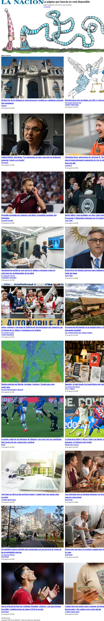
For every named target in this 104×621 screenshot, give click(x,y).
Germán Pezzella (7, 221)
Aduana (3, 106)
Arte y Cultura (70, 389)
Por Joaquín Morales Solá (73, 103)
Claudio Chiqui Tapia (72, 105)
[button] (32, 78)
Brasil (3, 445)
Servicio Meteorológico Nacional (12, 390)
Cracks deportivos (7, 335)
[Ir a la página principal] (22, 4)
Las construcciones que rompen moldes (78, 333)
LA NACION (47, 7)
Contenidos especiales (8, 278)
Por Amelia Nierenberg (72, 387)
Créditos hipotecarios (8, 500)
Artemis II (68, 166)
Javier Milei (69, 221)
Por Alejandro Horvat (8, 276)
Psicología (4, 163)
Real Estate (69, 500)
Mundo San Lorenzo (72, 445)
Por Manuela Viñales (8, 555)
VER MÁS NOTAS (5, 618)
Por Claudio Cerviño (7, 333)
